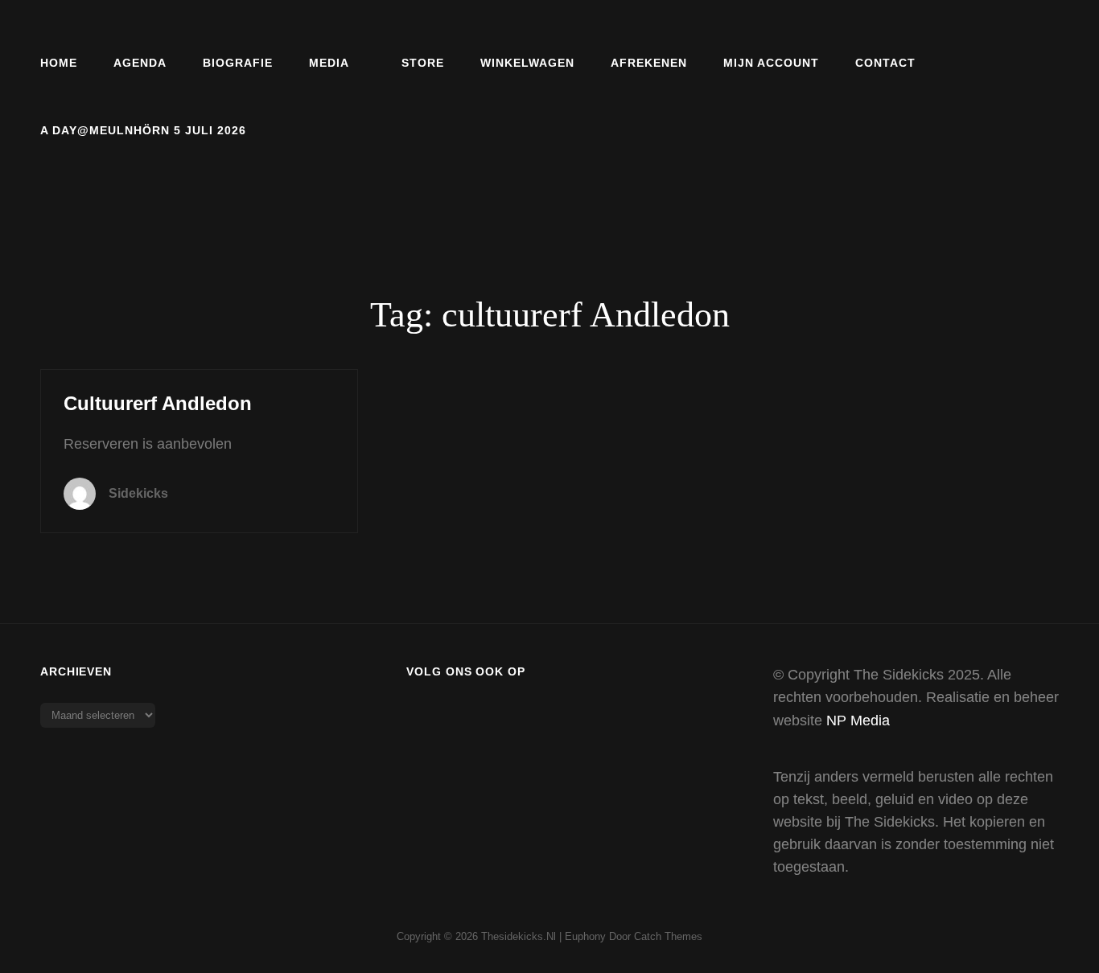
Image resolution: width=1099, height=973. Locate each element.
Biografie (238, 62)
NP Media (858, 720)
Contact (885, 62)
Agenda (140, 62)
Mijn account (771, 62)
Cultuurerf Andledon (158, 403)
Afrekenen (649, 62)
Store (422, 62)
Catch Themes (668, 936)
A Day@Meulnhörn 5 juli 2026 (143, 130)
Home (58, 62)
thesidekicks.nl (518, 936)
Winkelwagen (527, 62)
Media (329, 62)
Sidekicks (138, 493)
